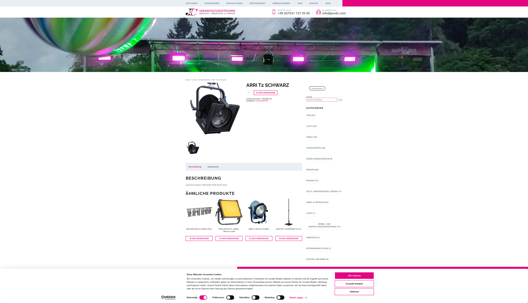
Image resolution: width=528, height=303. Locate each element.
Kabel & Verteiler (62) (317, 202)
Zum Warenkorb (317, 88)
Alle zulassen (354, 275)
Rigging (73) (312, 180)
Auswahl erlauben (354, 283)
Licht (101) (311, 126)
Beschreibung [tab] (195, 166)
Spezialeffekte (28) (315, 148)
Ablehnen (354, 291)
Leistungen (191, 3)
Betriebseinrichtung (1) (318, 248)
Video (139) (311, 137)
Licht (194, 79)
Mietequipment (258, 3)
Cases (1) (310, 213)
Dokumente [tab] (213, 166)
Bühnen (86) (312, 169)
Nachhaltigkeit (234, 3)
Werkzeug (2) (312, 237)
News (328, 3)
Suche (309, 97)
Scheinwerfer (204, 79)
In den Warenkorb (265, 92)
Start (188, 79)
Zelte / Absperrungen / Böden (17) (323, 191)
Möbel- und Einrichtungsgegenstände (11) (324, 225)
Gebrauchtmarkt (282, 3)
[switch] (230, 297)
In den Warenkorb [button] (199, 238)
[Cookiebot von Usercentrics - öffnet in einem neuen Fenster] (168, 298)
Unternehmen (211, 3)
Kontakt (313, 3)
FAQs (300, 3)
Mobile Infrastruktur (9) (319, 158)
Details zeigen (296, 297)
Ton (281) (310, 115)
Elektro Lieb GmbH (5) (317, 259)
